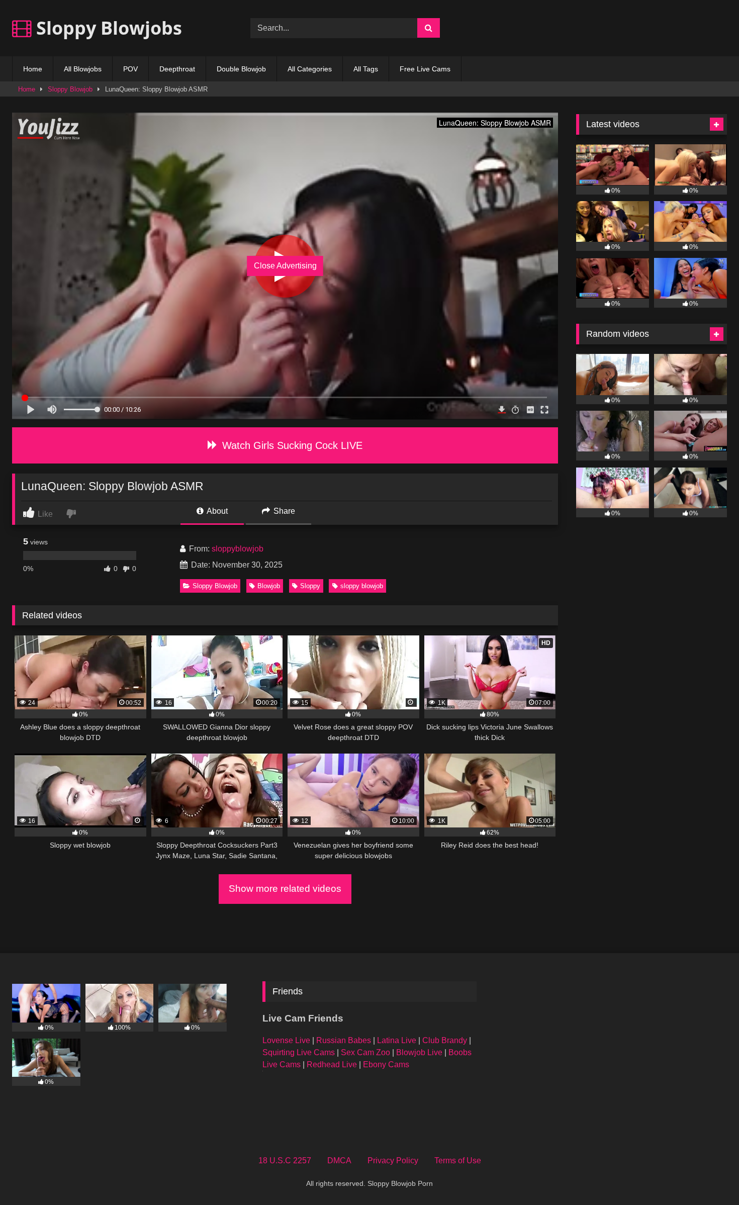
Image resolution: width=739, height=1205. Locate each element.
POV (130, 69)
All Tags (365, 69)
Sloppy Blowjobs (107, 28)
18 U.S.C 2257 (284, 1160)
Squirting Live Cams (298, 1052)
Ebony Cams (386, 1064)
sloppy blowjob (361, 586)
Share (283, 511)
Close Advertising (285, 265)
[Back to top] (708, 1175)
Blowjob (268, 586)
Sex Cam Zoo (365, 1052)
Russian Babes (343, 1040)
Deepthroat (177, 69)
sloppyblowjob (237, 548)
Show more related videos (285, 888)
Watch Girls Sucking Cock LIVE (290, 445)
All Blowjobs (83, 69)
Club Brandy (444, 1040)
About (216, 511)
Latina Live (396, 1040)
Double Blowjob (241, 69)
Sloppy (310, 586)
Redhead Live (332, 1064)
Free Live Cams (425, 69)
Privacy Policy (392, 1160)
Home (32, 69)
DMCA (339, 1160)
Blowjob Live (419, 1052)
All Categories (310, 69)
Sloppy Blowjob (70, 89)
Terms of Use (457, 1160)
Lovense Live (286, 1040)
